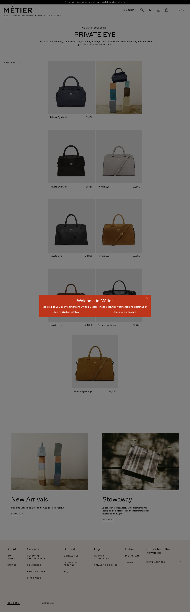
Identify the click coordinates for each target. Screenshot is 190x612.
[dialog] (95, 306)
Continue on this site (124, 312)
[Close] (147, 298)
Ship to (66, 312)
